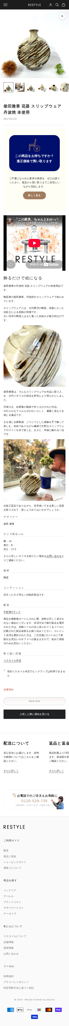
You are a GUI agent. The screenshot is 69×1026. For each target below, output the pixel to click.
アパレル (9, 896)
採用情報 (9, 948)
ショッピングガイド (15, 862)
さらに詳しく (11, 771)
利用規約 (9, 976)
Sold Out (34, 701)
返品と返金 (10, 856)
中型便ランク (12, 612)
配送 (6, 850)
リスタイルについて (15, 936)
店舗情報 (9, 942)
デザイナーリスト (14, 908)
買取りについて (12, 868)
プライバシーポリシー (16, 982)
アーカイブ (10, 913)
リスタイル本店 (12, 660)
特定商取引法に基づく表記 (19, 988)
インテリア (10, 890)
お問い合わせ (54, 556)
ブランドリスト (12, 902)
